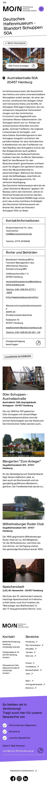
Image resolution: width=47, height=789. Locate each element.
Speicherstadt (13, 586)
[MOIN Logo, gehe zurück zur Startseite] (21, 9)
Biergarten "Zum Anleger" (22, 461)
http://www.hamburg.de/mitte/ (22, 297)
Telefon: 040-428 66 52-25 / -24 (23, 332)
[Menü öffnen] (41, 9)
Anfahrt (6, 658)
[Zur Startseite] (23, 626)
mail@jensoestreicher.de (19, 234)
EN (4, 3)
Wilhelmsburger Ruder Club (23, 524)
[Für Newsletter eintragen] (39, 750)
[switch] (19, 725)
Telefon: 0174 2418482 (18, 241)
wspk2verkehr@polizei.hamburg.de (24, 328)
